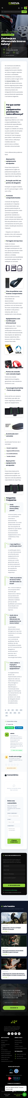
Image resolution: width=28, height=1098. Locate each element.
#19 (21, 710)
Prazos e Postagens (5, 1053)
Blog (6, 31)
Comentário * (10, 825)
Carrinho (17, 1044)
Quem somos (4, 1040)
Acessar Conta (18, 1040)
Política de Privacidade (6, 1055)
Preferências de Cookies (7, 1061)
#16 (7, 713)
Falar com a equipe (17, 750)
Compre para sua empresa (5, 1045)
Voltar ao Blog (10, 55)
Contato (3, 1042)
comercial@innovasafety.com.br (13, 892)
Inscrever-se (14, 1008)
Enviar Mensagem (15, 885)
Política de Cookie (5, 1057)
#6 (8, 710)
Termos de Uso (4, 1059)
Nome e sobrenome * (12, 813)
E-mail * (9, 819)
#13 (17, 710)
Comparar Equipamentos (21, 1048)
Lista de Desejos (18, 1042)
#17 (7, 715)
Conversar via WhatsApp (11, 890)
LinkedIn (20, 727)
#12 (13, 710)
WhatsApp (10, 727)
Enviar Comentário (14, 841)
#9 (19, 713)
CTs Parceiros (4, 1049)
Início (2, 31)
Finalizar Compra (19, 1046)
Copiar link (10, 724)
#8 (10, 713)
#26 (15, 713)
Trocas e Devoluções (6, 1051)
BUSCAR (24, 11)
